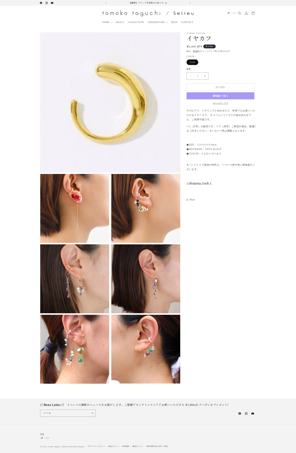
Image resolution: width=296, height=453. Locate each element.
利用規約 (126, 446)
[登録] (92, 413)
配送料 (196, 51)
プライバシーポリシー (96, 446)
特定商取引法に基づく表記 (157, 446)
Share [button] (192, 199)
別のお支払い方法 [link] (220, 103)
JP (228, 13)
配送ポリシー (138, 446)
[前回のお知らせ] (106, 3)
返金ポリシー (113, 446)
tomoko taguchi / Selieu (57, 446)
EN (234, 13)
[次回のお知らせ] (190, 3)
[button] (107, 22)
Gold (193, 63)
